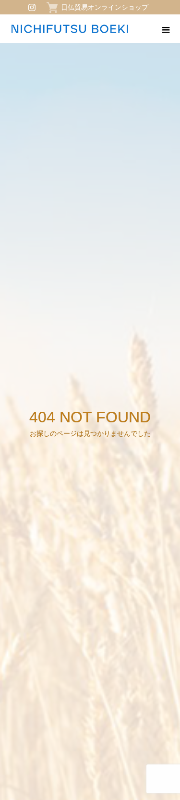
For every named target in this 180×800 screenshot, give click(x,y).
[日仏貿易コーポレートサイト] (70, 29)
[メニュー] (165, 28)
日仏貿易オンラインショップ (104, 7)
